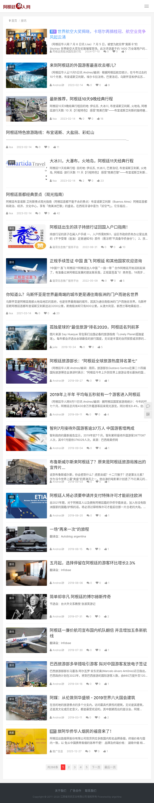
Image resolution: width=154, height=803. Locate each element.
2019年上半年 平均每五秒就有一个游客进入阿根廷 (95, 394)
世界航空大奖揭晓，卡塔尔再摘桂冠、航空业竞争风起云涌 (98, 34)
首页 (14, 20)
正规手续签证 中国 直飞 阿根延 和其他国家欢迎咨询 (96, 261)
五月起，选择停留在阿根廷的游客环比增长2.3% (92, 563)
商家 (11, 732)
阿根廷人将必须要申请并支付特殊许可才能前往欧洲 (96, 495)
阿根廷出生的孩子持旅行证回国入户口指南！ (90, 227)
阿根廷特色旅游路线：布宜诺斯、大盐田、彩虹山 (50, 132)
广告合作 (75, 790)
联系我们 (90, 790)
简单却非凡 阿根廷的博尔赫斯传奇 (80, 596)
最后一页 (110, 767)
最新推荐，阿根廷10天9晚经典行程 (81, 99)
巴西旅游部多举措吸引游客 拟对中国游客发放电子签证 (98, 664)
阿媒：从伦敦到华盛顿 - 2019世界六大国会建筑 (92, 697)
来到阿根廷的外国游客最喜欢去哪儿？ (84, 65)
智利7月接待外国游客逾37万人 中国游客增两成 (92, 428)
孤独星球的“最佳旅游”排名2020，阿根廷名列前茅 (94, 327)
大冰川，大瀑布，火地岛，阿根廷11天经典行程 (92, 161)
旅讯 (23, 20)
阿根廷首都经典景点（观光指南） (36, 194)
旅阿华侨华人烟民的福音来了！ (82, 731)
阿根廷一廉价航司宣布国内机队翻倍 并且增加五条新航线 (98, 633)
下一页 (96, 767)
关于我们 (60, 790)
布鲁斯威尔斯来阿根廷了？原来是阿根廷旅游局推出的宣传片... (98, 465)
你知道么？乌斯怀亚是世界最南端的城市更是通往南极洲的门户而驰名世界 (72, 294)
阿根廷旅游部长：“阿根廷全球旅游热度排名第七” (93, 361)
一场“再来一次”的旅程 (69, 529)
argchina (117, 796)
